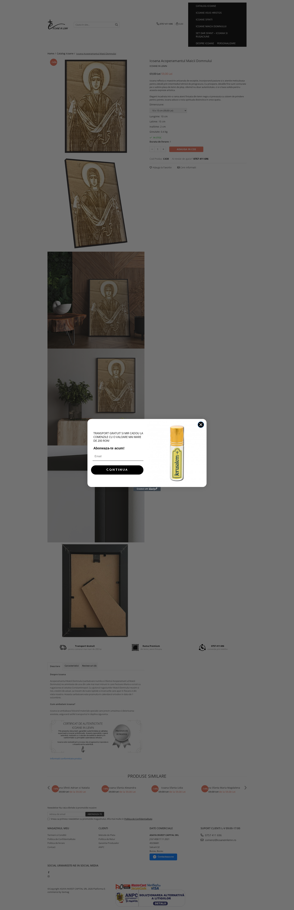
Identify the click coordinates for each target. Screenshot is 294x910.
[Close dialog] (201, 425)
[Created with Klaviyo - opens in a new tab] (147, 489)
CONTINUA (117, 470)
